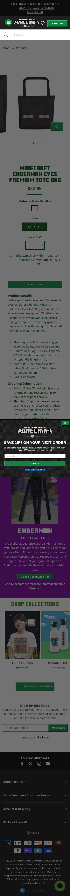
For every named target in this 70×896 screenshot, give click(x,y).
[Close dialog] (65, 423)
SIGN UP (35, 463)
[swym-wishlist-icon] (43, 24)
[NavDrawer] (8, 23)
